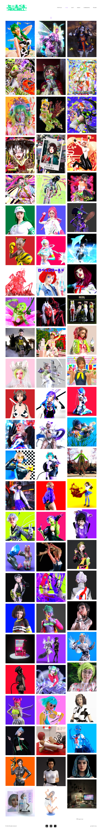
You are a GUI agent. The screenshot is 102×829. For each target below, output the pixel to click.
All (51, 17)
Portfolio (59, 7)
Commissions (87, 7)
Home (66, 7)
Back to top (94, 826)
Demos (78, 7)
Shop (72, 7)
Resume (95, 7)
